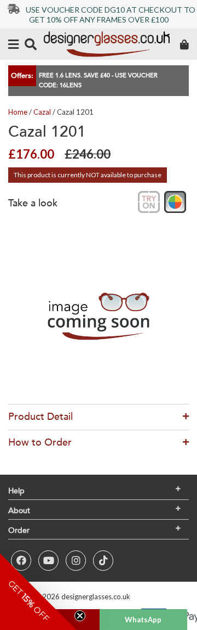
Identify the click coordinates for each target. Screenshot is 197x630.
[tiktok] (103, 560)
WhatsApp (143, 619)
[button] (38, 591)
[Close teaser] (79, 615)
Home (17, 112)
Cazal (42, 112)
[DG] (106, 44)
